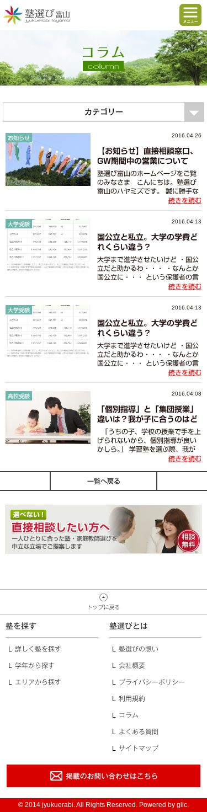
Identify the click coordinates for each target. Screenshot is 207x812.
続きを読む (184, 200)
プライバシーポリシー (152, 682)
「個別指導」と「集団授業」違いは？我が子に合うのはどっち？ (147, 419)
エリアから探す (38, 682)
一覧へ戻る (103, 481)
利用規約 (132, 698)
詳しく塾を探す (38, 648)
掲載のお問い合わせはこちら (103, 776)
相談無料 (103, 529)
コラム (129, 715)
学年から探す (35, 665)
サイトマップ (138, 748)
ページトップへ (103, 602)
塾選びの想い (138, 648)
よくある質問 (138, 731)
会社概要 (132, 665)
